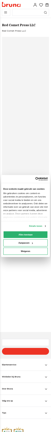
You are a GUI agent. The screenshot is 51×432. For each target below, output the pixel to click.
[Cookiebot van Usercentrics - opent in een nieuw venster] (36, 179)
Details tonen (35, 226)
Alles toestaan (26, 234)
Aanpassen (23, 243)
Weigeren (25, 251)
